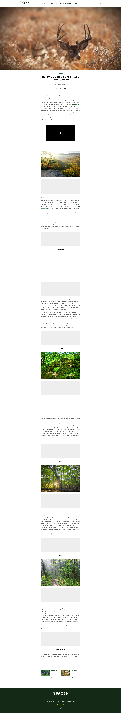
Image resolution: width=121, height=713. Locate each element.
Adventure (46, 3)
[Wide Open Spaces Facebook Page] (96, 3)
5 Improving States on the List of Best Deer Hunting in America (55, 680)
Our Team (75, 3)
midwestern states (76, 104)
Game (57, 3)
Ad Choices (53, 701)
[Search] (100, 1)
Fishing (52, 3)
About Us (48, 701)
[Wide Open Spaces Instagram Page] (97, 3)
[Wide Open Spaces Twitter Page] (100, 3)
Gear (61, 3)
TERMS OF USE (60, 708)
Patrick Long (57, 84)
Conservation (67, 3)
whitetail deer (51, 515)
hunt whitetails (76, 95)
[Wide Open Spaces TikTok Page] (99, 3)
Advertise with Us (61, 701)
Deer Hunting (60, 73)
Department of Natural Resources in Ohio (53, 217)
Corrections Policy (71, 701)
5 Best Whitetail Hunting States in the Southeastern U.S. (75, 673)
